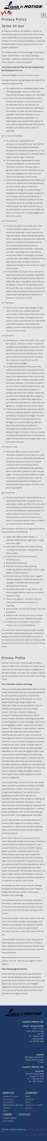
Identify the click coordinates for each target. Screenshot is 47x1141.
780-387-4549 (38, 1041)
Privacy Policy (40, 1129)
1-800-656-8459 (37, 1039)
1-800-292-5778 (37, 1079)
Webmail (41, 1134)
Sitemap (31, 1129)
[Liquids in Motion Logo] (23, 5)
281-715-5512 (38, 1081)
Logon (34, 1134)
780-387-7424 (38, 1036)
